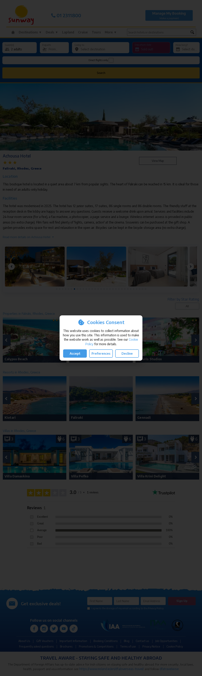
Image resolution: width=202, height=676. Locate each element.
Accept (75, 353)
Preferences (101, 353)
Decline (127, 353)
